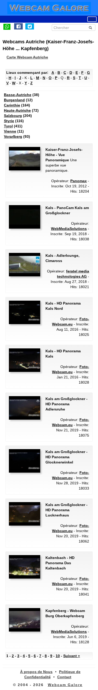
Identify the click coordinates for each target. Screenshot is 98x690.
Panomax (78, 181)
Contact (64, 677)
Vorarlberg (13, 136)
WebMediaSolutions (69, 229)
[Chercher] (90, 28)
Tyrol (8, 126)
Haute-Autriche (17, 110)
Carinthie (12, 105)
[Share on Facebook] (18, 26)
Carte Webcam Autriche (27, 57)
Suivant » (71, 656)
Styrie (9, 121)
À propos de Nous (36, 672)
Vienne (10, 131)
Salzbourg (13, 116)
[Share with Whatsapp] (7, 26)
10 (58, 656)
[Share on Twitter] (29, 26)
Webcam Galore (65, 685)
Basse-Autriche (17, 95)
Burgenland (14, 100)
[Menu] (92, 19)
